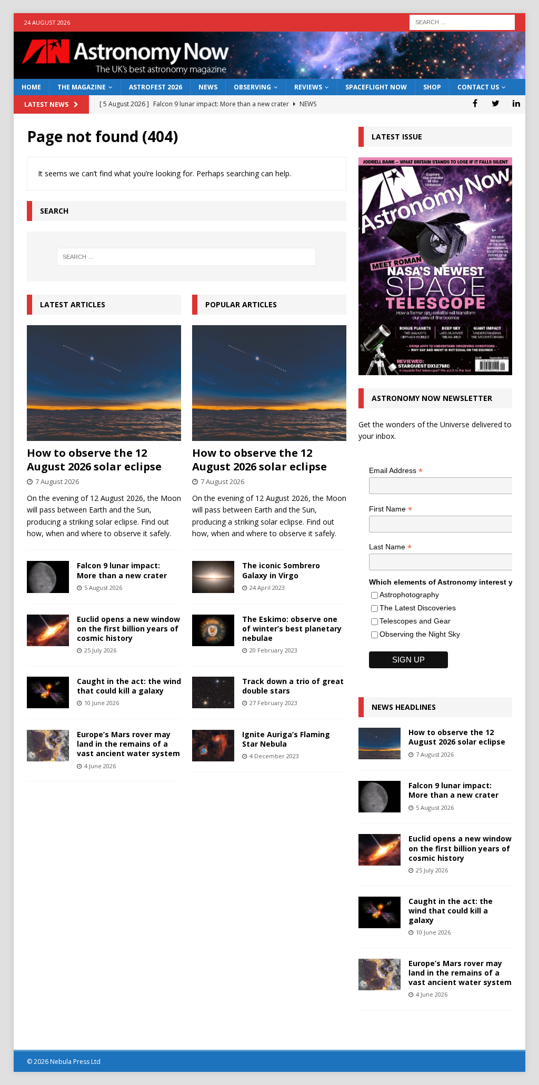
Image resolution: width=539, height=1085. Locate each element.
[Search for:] (462, 21)
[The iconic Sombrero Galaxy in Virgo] (213, 576)
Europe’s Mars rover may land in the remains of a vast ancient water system (128, 743)
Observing (252, 87)
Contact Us (478, 87)
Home (31, 87)
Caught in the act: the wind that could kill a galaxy (129, 686)
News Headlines (404, 707)
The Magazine (81, 87)
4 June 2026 (100, 766)
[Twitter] (495, 103)
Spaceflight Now (376, 87)
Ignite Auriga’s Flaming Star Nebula (286, 739)
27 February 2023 (273, 703)
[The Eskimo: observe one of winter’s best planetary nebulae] (213, 630)
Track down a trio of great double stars (293, 686)
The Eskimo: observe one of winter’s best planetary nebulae (292, 628)
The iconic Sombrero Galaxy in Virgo (281, 570)
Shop (432, 87)
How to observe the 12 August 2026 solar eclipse (94, 460)
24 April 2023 (267, 587)
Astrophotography (409, 594)
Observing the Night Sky (420, 634)
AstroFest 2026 (155, 87)
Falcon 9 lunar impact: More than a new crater (122, 570)
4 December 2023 (274, 756)
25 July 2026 (100, 650)
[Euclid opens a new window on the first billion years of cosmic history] (48, 630)
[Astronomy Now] (270, 73)
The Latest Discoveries (418, 608)
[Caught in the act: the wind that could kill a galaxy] (48, 692)
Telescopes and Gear (415, 621)
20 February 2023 (273, 650)
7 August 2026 (57, 481)
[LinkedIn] (516, 103)
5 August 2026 (103, 587)
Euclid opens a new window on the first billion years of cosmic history (128, 628)
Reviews (308, 87)
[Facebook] (475, 103)
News (207, 87)
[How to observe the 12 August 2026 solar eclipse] (104, 383)
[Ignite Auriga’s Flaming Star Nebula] (213, 745)
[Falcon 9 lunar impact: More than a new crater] (48, 576)
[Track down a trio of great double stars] (213, 692)
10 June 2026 (101, 703)
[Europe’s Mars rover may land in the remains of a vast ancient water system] (48, 745)
